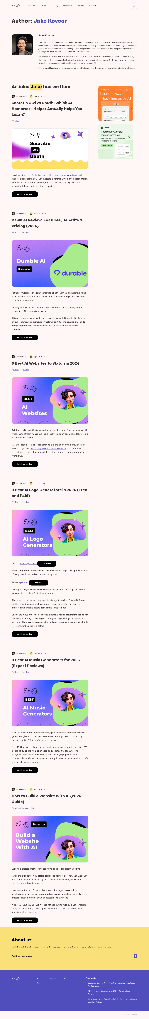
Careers (40, 983)
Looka (25, 582)
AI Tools (16, 232)
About (39, 978)
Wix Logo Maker (28, 563)
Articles (16, 121)
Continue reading (27, 195)
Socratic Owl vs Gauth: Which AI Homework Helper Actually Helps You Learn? (47, 108)
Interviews (67, 6)
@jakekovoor (54, 68)
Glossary (54, 6)
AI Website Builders (21, 808)
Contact (92, 6)
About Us (80, 6)
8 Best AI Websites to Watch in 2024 (46, 363)
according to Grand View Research (48, 448)
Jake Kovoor (46, 35)
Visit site (47, 564)
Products (31, 6)
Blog (44, 6)
